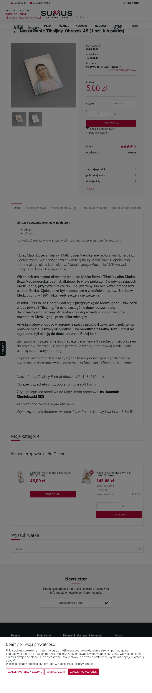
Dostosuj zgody (56, 672)
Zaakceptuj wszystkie (83, 672)
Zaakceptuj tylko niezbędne (25, 672)
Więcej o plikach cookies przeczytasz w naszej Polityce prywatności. (50, 664)
